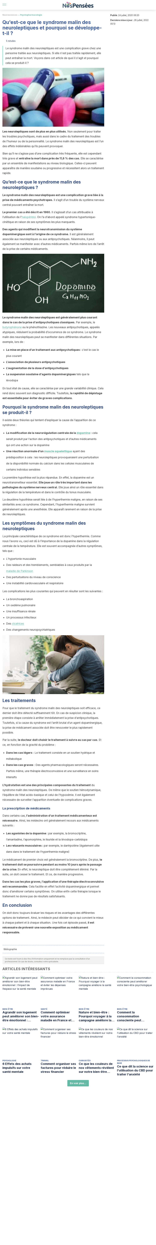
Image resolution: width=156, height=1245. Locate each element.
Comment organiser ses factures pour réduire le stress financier (58, 1068)
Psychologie (9, 1060)
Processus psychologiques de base (133, 1061)
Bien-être (7, 1009)
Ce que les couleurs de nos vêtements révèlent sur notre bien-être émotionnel (96, 1068)
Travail (45, 1060)
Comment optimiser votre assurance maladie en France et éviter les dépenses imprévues (56, 1016)
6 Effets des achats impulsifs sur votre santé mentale (17, 1068)
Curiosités (84, 1060)
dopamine (83, 433)
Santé (44, 1009)
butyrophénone (12, 327)
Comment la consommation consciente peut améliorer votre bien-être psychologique (132, 1016)
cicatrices (18, 623)
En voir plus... (78, 1083)
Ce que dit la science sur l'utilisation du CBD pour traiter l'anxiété (135, 1070)
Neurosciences (9, 15)
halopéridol (29, 217)
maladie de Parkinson (19, 571)
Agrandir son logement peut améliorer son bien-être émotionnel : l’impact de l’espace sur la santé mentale (20, 1016)
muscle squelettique (58, 451)
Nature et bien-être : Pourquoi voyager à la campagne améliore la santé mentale (95, 1016)
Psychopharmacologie (31, 15)
